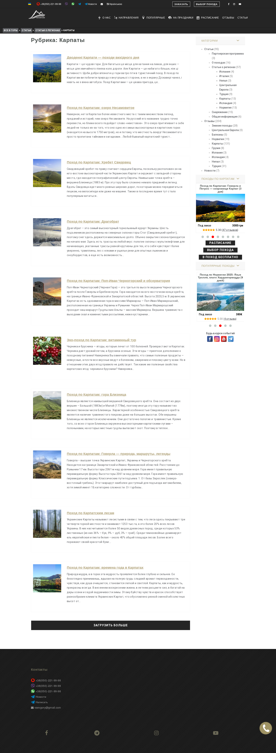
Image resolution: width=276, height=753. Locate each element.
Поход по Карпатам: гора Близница (96, 394)
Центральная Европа (225, 130)
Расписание (210, 17)
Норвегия (225, 107)
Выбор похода (207, 4)
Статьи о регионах (223, 67)
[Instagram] (216, 337)
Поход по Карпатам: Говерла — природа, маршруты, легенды (118, 453)
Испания (224, 71)
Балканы (217, 134)
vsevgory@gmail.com (47, 707)
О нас (107, 17)
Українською (115, 3)
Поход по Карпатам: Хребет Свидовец (99, 162)
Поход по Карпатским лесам (90, 512)
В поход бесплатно (220, 257)
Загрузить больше (111, 625)
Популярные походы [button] (218, 265)
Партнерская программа (228, 53)
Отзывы (228, 17)
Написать (42, 702)
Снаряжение (220, 112)
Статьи (243, 17)
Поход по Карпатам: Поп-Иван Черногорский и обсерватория (118, 280)
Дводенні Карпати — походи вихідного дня (103, 57)
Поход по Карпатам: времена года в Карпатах (105, 567)
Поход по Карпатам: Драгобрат (93, 221)
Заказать (181, 4)
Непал (223, 80)
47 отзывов (229, 230)
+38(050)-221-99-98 (48, 680)
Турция (223, 94)
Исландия (225, 103)
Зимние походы (222, 125)
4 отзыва (230, 318)
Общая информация (225, 116)
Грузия (216, 148)
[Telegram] (230, 337)
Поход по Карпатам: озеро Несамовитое (100, 107)
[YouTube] (223, 337)
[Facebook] (210, 337)
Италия (224, 76)
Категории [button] (209, 40)
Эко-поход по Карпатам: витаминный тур (101, 339)
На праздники (183, 17)
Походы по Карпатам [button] (218, 179)
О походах (218, 62)
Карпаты (225, 98)
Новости (210, 170)
